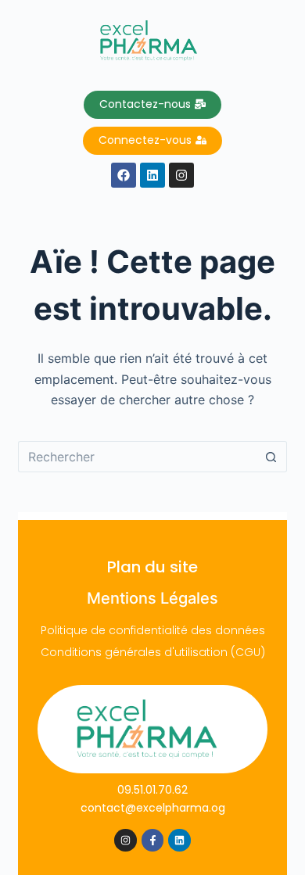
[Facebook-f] (153, 840)
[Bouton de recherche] (271, 456)
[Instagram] (125, 840)
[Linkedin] (179, 840)
